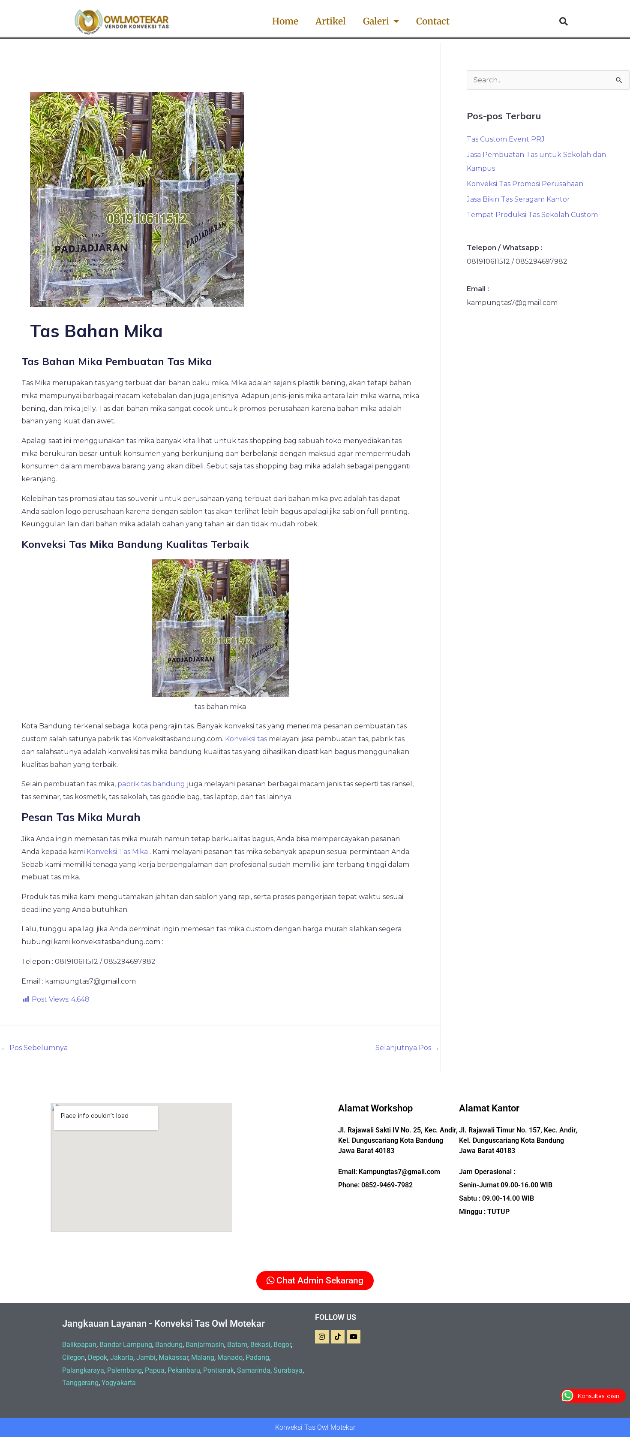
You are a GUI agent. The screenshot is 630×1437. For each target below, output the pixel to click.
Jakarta (121, 1357)
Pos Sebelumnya (34, 1048)
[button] (563, 21)
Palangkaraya (83, 1370)
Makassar (173, 1357)
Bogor (282, 1344)
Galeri (376, 21)
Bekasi (260, 1344)
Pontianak (218, 1370)
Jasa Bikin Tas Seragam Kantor (518, 199)
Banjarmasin (205, 1344)
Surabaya (288, 1370)
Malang (202, 1357)
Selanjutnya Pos (407, 1048)
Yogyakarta (119, 1383)
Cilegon (73, 1357)
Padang (257, 1357)
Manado (230, 1357)
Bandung (169, 1344)
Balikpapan (79, 1344)
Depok (97, 1357)
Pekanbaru (184, 1370)
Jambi (146, 1357)
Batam (237, 1344)
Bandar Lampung (125, 1344)
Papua (155, 1370)
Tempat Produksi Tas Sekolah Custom (532, 215)
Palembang (124, 1370)
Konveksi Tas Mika (117, 852)
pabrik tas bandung (151, 784)
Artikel (330, 21)
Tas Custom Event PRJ (506, 139)
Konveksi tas (246, 739)
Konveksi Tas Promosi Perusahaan (525, 184)
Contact (433, 21)
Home (285, 21)
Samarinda (253, 1370)
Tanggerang (80, 1383)
